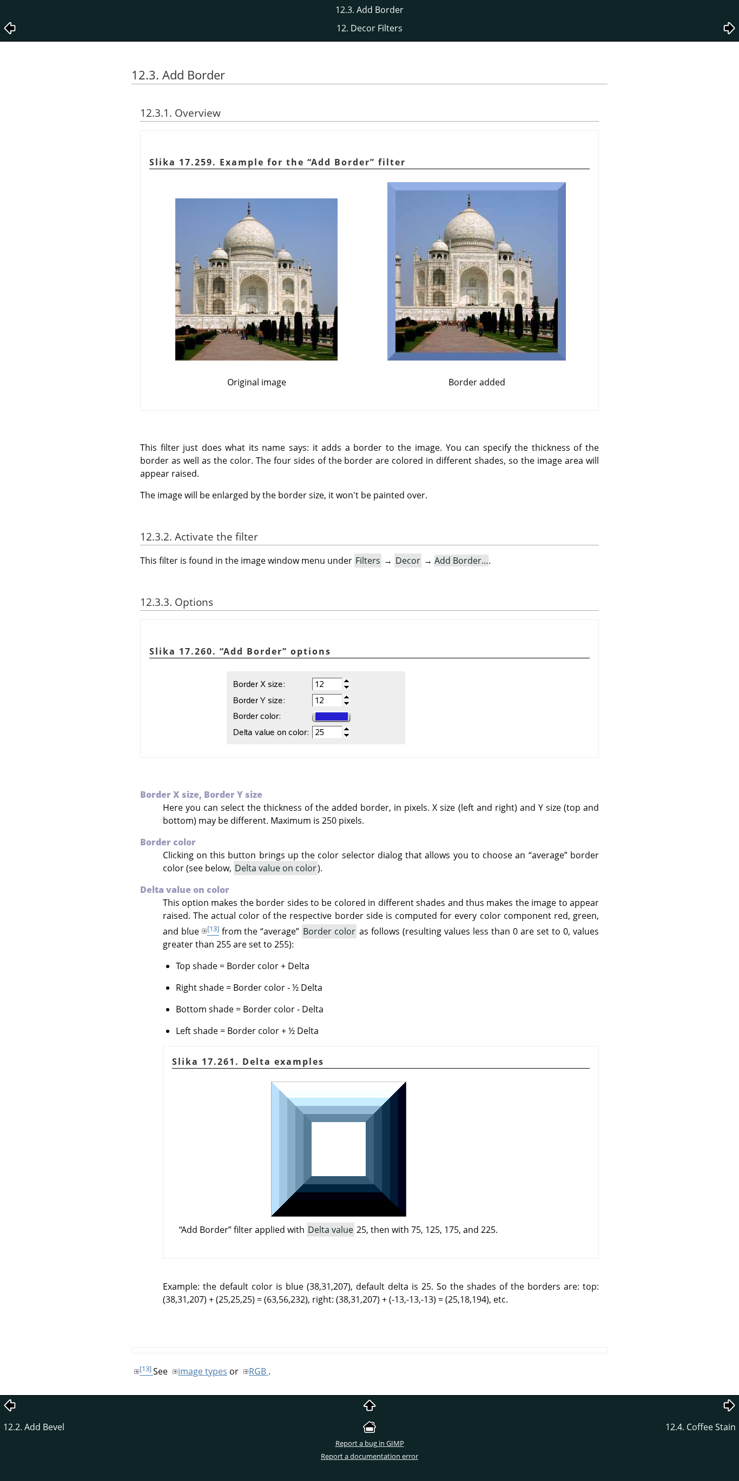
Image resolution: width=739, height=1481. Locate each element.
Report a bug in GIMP (369, 1443)
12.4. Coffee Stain (700, 1427)
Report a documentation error (369, 1456)
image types (202, 1371)
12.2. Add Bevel (33, 1427)
